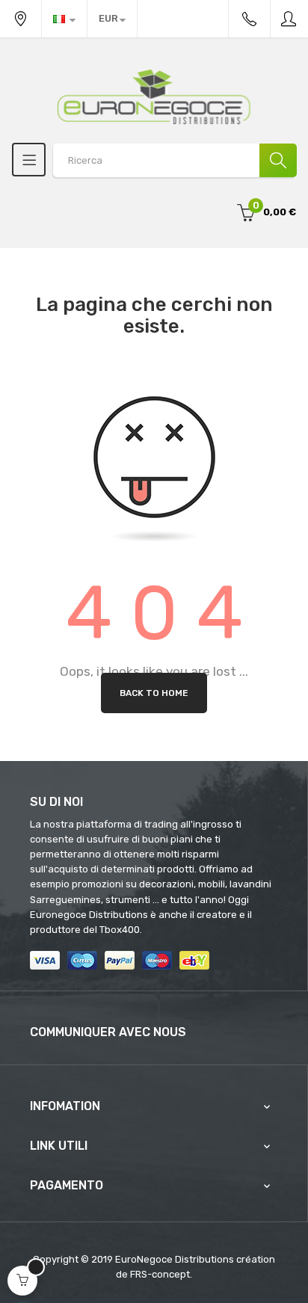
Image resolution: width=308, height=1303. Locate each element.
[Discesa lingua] (64, 18)
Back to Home (154, 693)
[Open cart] (22, 1281)
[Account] (289, 18)
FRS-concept (160, 1274)
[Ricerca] (278, 160)
